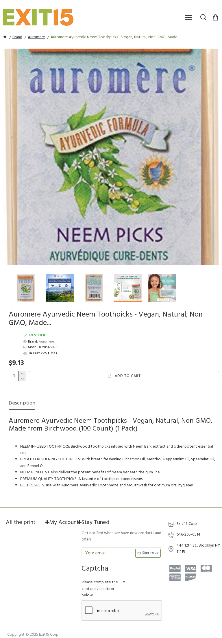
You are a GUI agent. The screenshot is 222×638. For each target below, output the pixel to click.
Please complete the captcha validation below (100, 589)
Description (22, 403)
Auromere (36, 37)
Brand (17, 37)
